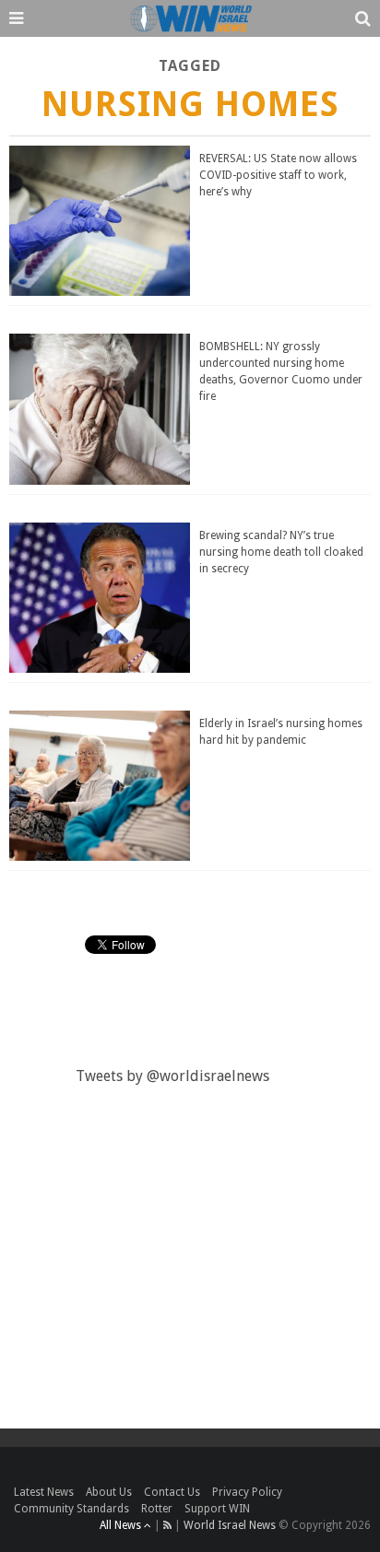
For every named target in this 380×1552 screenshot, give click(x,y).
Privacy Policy (247, 1492)
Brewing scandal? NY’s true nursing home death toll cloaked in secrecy (281, 552)
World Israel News (230, 1525)
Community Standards (71, 1508)
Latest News (44, 1492)
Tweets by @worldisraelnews (172, 1076)
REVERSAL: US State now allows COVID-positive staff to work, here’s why (278, 175)
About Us (109, 1492)
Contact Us (172, 1492)
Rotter (156, 1508)
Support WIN (217, 1508)
